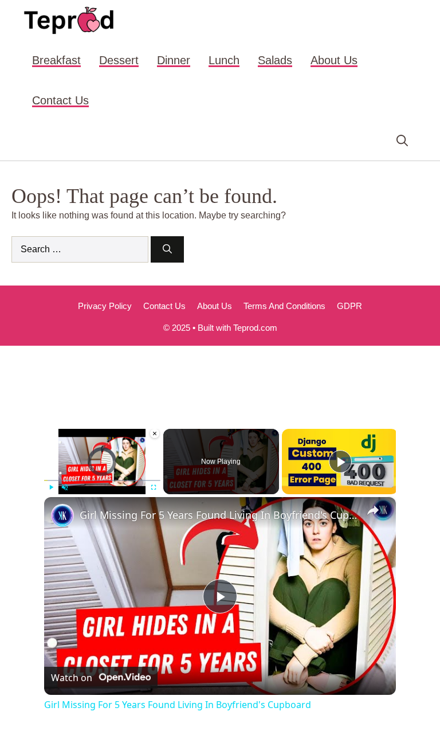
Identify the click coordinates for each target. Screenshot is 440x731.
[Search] (167, 249)
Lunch (224, 60)
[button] (402, 140)
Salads (275, 60)
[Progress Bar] (102, 480)
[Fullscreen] (153, 487)
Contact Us (60, 100)
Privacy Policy (105, 306)
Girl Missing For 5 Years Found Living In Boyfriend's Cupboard (218, 515)
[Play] (51, 487)
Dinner (173, 60)
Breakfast (56, 60)
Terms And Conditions (284, 306)
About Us (334, 60)
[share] (373, 510)
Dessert (119, 60)
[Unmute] (65, 487)
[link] (62, 515)
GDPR (349, 306)
